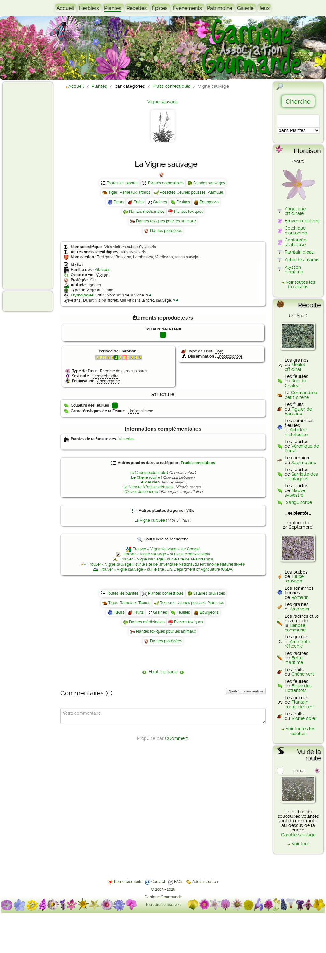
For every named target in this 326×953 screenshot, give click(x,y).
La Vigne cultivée (149, 520)
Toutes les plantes (122, 183)
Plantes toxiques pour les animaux (166, 221)
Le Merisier (149, 482)
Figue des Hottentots (298, 688)
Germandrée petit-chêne (301, 395)
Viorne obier (303, 718)
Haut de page (163, 671)
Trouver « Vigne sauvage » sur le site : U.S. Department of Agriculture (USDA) (166, 569)
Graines (160, 202)
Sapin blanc (303, 462)
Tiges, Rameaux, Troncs (129, 192)
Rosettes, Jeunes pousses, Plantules (192, 192)
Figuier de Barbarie (298, 411)
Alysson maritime (294, 269)
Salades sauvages (209, 183)
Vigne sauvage (162, 101)
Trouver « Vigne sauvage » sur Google (166, 549)
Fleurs (118, 202)
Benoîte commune (295, 627)
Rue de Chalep (295, 383)
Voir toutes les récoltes (300, 731)
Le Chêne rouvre (145, 477)
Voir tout (300, 843)
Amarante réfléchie (297, 644)
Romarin (299, 597)
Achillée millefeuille (296, 432)
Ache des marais (302, 259)
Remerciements (128, 882)
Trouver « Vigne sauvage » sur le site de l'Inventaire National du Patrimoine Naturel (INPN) (166, 564)
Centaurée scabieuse (295, 242)
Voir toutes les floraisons (300, 284)
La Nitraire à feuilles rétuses (148, 487)
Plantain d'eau (299, 251)
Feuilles (183, 202)
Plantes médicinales (147, 211)
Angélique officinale (295, 211)
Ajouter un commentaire (245, 691)
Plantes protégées (166, 230)
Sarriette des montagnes (301, 476)
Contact (158, 882)
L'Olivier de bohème (140, 492)
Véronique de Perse (302, 448)
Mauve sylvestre (295, 492)
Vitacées (102, 270)
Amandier (300, 608)
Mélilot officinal (295, 367)
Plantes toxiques (188, 211)
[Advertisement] (30, 185)
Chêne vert (302, 674)
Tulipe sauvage (294, 578)
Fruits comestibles (198, 463)
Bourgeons (209, 202)
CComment (177, 738)
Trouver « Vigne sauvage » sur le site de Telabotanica (166, 559)
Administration (205, 882)
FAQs (178, 882)
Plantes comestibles (166, 183)
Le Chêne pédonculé (148, 472)
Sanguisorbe (299, 502)
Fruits (139, 202)
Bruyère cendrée (302, 220)
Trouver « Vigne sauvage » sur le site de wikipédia (166, 554)
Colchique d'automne (296, 230)
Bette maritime (294, 660)
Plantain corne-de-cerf (299, 704)
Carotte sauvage (298, 834)
